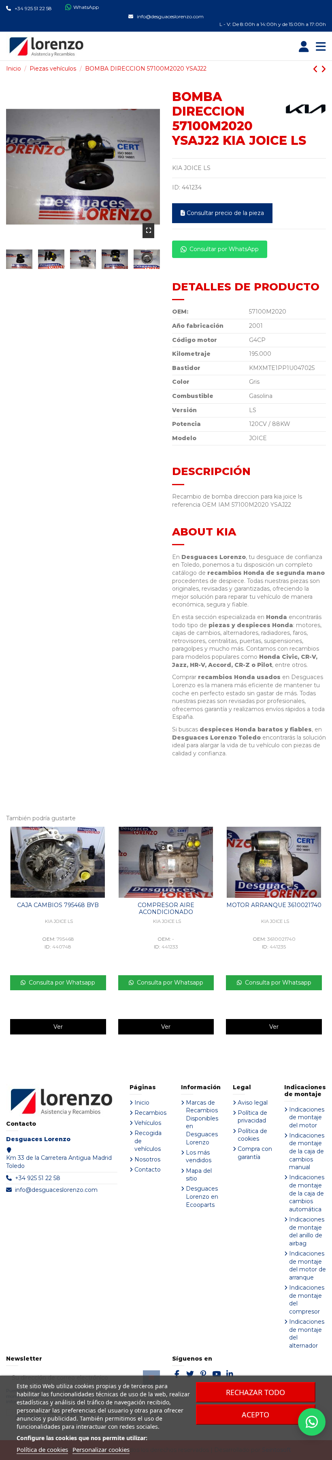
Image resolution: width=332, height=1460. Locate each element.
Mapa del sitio (199, 1175)
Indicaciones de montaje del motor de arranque (307, 1265)
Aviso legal (253, 1102)
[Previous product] (317, 69)
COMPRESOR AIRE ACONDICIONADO (166, 908)
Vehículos (147, 1123)
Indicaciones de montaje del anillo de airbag (306, 1231)
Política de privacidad (252, 1117)
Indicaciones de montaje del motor (306, 1117)
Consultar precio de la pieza (225, 213)
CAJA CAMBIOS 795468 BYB (58, 905)
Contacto (147, 1169)
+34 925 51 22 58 (37, 1178)
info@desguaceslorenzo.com (56, 1189)
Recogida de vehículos (148, 1141)
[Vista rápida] (103, 839)
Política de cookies (252, 1135)
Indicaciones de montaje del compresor (306, 1299)
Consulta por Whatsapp (60, 982)
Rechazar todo (255, 1392)
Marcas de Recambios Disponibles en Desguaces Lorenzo (202, 1122)
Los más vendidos (198, 1156)
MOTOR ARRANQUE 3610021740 (273, 905)
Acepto (255, 1414)
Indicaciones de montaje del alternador (306, 1333)
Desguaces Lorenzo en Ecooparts (202, 1196)
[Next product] (323, 69)
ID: (176, 187)
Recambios (150, 1112)
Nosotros (147, 1159)
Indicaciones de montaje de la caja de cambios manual (306, 1151)
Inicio (141, 1102)
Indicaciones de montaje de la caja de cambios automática (306, 1193)
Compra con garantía (255, 1153)
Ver (58, 1026)
